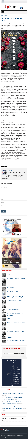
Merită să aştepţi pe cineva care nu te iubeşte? (13, 393)
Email (4, 351)
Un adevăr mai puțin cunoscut (14, 283)
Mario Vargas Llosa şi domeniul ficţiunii (16, 322)
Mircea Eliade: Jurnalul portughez (15, 291)
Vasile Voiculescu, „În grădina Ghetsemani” (13, 408)
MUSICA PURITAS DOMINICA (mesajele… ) (16, 331)
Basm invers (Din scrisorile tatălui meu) (16, 340)
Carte (2, 15)
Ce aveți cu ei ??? (10, 305)
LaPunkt (3, 21)
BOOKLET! (3, 118)
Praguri (8, 274)
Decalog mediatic (11, 327)
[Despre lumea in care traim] (14, 6)
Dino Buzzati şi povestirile (13, 309)
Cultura (5, 15)
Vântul (8, 318)
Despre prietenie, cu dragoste (10, 406)
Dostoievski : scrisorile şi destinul (15, 300)
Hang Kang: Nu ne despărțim (11, 18)
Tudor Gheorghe (10, 287)
